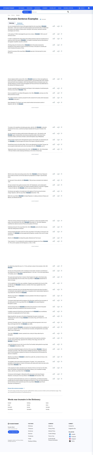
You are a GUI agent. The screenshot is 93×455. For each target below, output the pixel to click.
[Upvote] (54, 26)
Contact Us (71, 426)
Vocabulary (30, 436)
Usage (29, 438)
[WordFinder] (89, 8)
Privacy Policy (51, 428)
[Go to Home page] (8, 8)
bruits (47, 403)
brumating (10, 409)
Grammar (30, 433)
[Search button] (69, 12)
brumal (28, 407)
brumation (29, 409)
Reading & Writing (32, 441)
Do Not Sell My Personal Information (53, 439)
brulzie (28, 405)
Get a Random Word (13, 432)
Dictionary (30, 426)
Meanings (11, 23)
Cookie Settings (52, 433)
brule (9, 405)
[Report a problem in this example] (61, 26)
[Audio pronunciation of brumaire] (40, 19)
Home (9, 15)
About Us (50, 426)
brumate (48, 407)
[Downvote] (58, 26)
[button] (81, 8)
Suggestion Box (72, 428)
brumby (47, 409)
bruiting (28, 403)
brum (47, 405)
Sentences (25, 12)
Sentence (13, 15)
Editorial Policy (51, 431)
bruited (9, 403)
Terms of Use (51, 436)
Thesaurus (30, 428)
